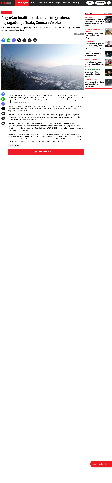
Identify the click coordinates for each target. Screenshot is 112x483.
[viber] (14, 40)
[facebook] (3, 40)
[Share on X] (19, 40)
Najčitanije (101, 464)
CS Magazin (57, 3)
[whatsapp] (8, 40)
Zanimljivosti (67, 3)
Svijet (32, 3)
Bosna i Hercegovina (22, 3)
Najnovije (94, 464)
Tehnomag (76, 3)
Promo (45, 3)
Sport (51, 3)
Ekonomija (38, 3)
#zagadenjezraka (14, 145)
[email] (24, 40)
